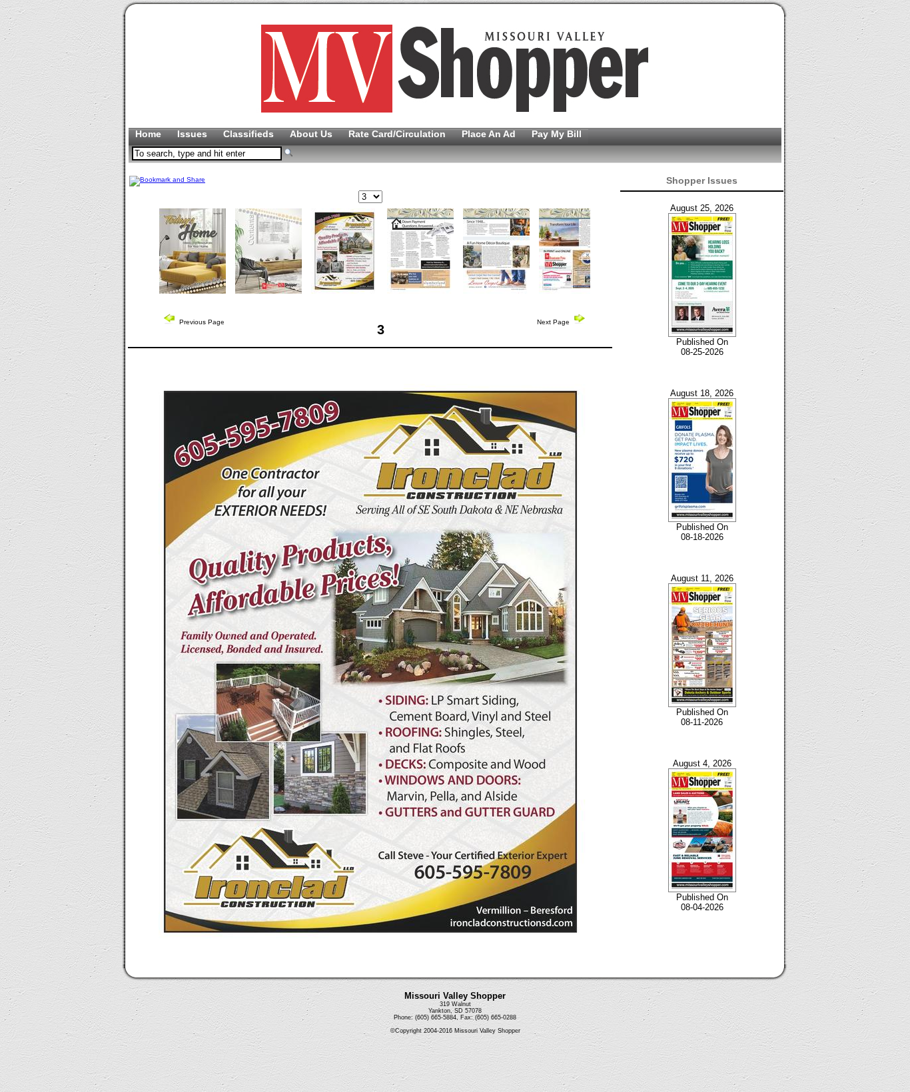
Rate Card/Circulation (398, 134)
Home (149, 134)
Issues (193, 134)
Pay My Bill (557, 134)
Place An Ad (490, 134)
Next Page (554, 322)
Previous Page (201, 322)
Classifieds (249, 134)
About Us (312, 134)
